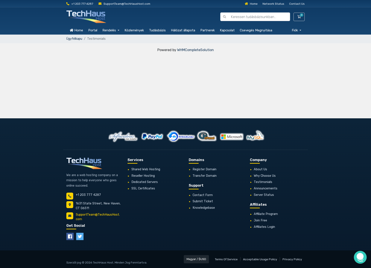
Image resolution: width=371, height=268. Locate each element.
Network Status (273, 3)
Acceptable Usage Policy (260, 259)
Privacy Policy (292, 259)
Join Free (260, 220)
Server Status (264, 195)
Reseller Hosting (143, 176)
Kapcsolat (227, 30)
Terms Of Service (226, 259)
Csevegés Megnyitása (256, 30)
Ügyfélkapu (74, 39)
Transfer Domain (205, 176)
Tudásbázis (157, 30)
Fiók (295, 30)
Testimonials (263, 182)
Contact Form (203, 195)
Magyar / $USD (196, 259)
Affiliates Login (264, 227)
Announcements (265, 188)
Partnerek (207, 30)
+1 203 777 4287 (82, 3)
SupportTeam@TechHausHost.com (126, 3)
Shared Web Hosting (145, 169)
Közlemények (134, 30)
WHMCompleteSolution (195, 50)
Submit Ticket (203, 201)
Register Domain (204, 169)
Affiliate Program (266, 214)
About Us (260, 169)
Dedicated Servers (144, 182)
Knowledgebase (204, 208)
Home (253, 3)
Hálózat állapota (183, 30)
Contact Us (297, 3)
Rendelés (109, 30)
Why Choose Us (265, 176)
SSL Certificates (143, 188)
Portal (92, 30)
